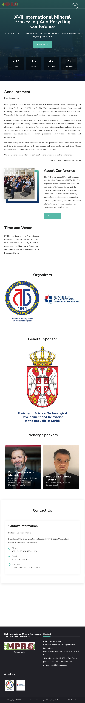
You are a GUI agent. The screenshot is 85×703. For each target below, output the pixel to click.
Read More (52, 216)
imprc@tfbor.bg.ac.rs (20, 559)
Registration (42, 45)
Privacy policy (20, 652)
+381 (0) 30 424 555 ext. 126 (25, 551)
